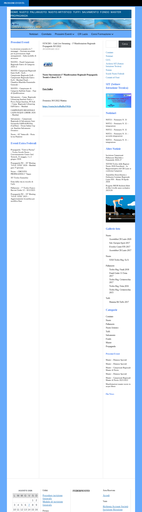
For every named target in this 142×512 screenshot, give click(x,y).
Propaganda (19, 15)
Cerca (125, 44)
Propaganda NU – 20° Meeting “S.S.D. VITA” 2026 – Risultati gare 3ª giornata (23, 165)
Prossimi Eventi (63, 34)
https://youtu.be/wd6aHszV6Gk (57, 106)
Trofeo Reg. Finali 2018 (119, 269)
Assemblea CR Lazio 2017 (120, 250)
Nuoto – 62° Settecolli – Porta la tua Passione (23, 135)
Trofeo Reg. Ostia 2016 (119, 286)
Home (14, 12)
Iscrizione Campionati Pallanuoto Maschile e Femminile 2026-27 (114, 157)
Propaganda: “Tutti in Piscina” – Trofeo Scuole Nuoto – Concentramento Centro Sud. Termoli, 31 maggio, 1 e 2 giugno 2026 (23, 154)
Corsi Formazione (101, 34)
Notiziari (33, 34)
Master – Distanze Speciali (116, 360)
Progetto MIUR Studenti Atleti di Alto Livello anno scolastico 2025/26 (118, 188)
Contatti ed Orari (112, 77)
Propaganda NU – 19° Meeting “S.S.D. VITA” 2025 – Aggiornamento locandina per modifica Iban (23, 197)
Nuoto (24, 12)
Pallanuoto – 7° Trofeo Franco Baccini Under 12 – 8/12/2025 (23, 189)
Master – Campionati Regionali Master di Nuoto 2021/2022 (118, 379)
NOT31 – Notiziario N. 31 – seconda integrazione (117, 135)
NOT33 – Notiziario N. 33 (116, 120)
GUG (108, 60)
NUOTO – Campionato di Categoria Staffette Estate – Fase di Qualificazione (23, 91)
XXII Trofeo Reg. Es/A (119, 260)
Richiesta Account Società (115, 506)
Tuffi (77, 12)
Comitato (46, 34)
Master (116, 12)
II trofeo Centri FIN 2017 (119, 247)
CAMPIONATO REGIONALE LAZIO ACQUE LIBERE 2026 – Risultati (23, 112)
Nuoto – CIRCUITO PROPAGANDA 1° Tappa (21, 173)
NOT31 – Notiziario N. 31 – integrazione (117, 141)
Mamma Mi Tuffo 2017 (119, 302)
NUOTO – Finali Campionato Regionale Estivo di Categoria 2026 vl (22, 64)
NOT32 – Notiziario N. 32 (116, 130)
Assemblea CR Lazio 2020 (120, 239)
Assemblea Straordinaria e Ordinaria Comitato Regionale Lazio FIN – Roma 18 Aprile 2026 (118, 178)
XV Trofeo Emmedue (19, 178)
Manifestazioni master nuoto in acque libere (118, 385)
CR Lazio (83, 34)
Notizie (109, 70)
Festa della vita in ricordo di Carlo (22, 183)
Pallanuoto (38, 12)
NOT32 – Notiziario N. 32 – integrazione (117, 125)
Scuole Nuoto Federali (115, 74)
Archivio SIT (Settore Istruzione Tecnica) (115, 65)
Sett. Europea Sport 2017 (119, 243)
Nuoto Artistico (60, 12)
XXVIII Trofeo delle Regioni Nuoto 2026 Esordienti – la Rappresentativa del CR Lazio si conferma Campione (118, 167)
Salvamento (90, 12)
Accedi (106, 495)
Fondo (104, 12)
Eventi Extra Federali (23, 143)
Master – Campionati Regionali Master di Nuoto (118, 369)
